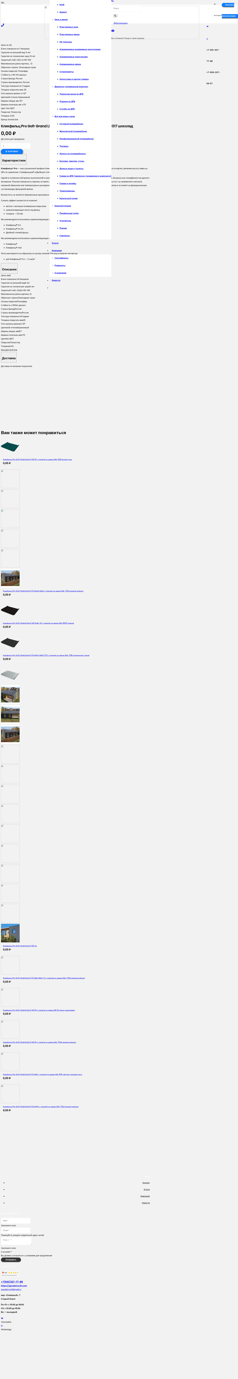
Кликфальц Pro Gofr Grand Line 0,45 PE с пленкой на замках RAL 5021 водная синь (37, 459)
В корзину (12, 151)
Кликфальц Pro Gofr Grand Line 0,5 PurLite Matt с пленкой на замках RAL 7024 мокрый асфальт (43, 591)
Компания (145, 1196)
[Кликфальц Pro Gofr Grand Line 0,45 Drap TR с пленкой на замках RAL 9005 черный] (10, 619)
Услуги (147, 1189)
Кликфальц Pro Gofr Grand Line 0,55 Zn (20, 946)
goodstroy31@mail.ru (11, 1289)
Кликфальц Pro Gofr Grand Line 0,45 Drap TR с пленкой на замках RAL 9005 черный (38, 623)
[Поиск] (115, 15)
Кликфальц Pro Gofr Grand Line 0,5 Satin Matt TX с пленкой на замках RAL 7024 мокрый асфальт (44, 978)
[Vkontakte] (207, 26)
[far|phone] (2, 25)
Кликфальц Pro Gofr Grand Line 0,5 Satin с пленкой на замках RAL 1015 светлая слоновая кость (42, 1074)
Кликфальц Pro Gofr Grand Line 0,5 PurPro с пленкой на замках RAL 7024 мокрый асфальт (41, 1106)
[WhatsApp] (207, 39)
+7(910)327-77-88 (12, 1282)
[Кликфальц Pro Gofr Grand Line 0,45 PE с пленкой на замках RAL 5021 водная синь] (10, 455)
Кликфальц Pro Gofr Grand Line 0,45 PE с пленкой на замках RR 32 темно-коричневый (39, 1010)
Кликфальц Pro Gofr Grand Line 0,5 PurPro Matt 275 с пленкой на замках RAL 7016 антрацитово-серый (46, 655)
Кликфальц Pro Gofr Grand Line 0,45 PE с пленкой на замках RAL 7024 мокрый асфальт (39, 1042)
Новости (146, 1203)
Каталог (146, 1182)
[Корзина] (112, 31)
